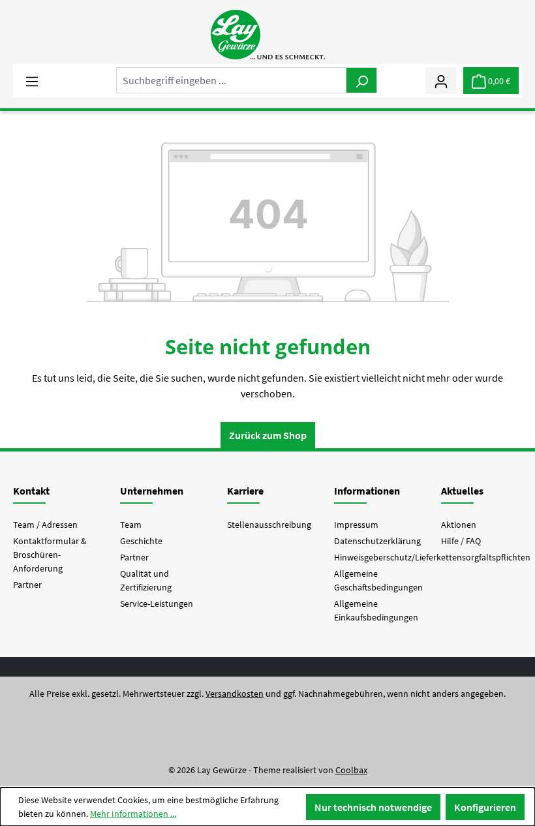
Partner (27, 584)
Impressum (356, 524)
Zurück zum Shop (268, 435)
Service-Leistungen (156, 603)
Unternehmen (151, 490)
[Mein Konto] (441, 80)
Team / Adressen (45, 524)
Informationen (367, 490)
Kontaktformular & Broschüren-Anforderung (50, 554)
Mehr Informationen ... (133, 813)
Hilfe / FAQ (461, 541)
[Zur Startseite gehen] (267, 34)
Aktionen (458, 524)
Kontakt (31, 490)
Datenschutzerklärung (377, 541)
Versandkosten (235, 693)
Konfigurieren (485, 807)
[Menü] (32, 80)
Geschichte (141, 541)
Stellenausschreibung (269, 524)
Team (131, 524)
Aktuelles (462, 490)
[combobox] (231, 80)
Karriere (245, 490)
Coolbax (351, 770)
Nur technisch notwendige (373, 807)
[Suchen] (361, 80)
